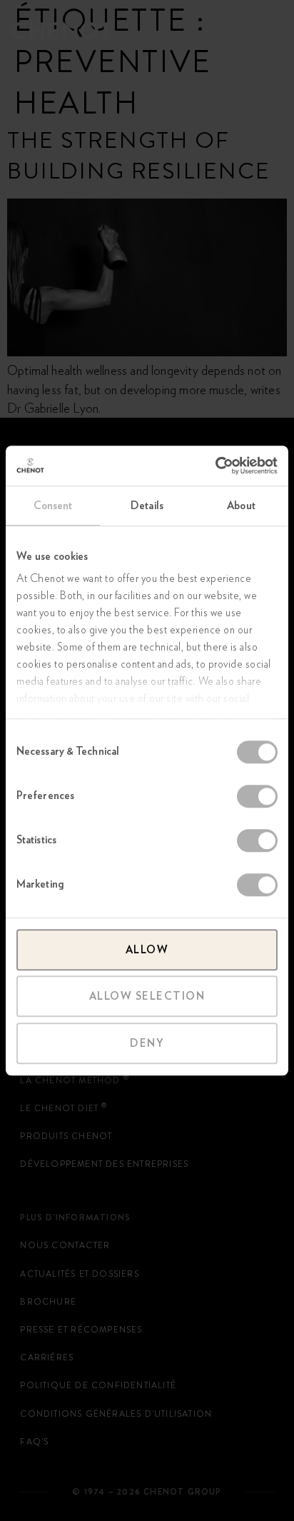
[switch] (257, 796)
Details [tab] (147, 505)
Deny (147, 1043)
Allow (147, 949)
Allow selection (147, 996)
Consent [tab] (53, 505)
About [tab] (241, 505)
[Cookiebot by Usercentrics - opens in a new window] (215, 465)
